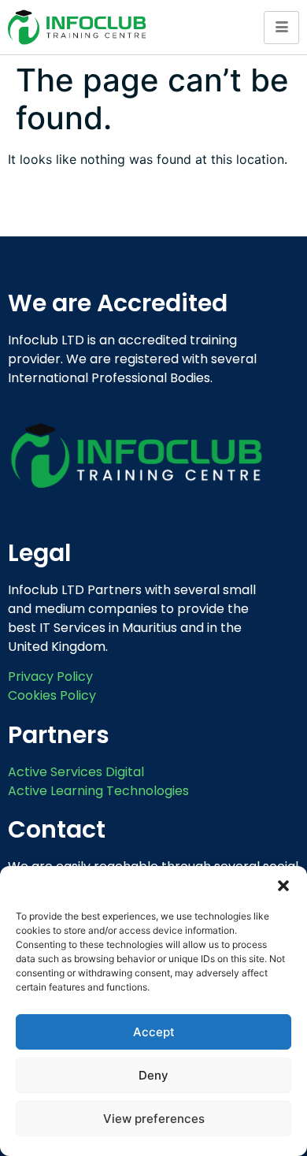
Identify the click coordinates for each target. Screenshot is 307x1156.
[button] (283, 886)
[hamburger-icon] (281, 27)
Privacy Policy (50, 676)
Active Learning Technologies (98, 791)
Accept (154, 1031)
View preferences (154, 1118)
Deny (153, 1075)
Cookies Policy (52, 695)
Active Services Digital (76, 772)
